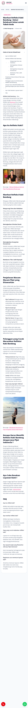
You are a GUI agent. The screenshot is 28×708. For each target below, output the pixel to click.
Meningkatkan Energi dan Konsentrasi (16, 69)
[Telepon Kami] (3, 704)
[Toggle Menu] (26, 3)
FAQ (6, 93)
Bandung (12, 102)
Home (2, 9)
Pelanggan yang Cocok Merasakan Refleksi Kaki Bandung (14, 81)
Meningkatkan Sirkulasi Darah (16, 65)
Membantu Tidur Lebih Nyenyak (16, 73)
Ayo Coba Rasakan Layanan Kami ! (14, 90)
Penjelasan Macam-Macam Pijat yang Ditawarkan (14, 77)
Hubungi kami (17, 489)
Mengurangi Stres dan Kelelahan (16, 61)
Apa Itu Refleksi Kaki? (10, 56)
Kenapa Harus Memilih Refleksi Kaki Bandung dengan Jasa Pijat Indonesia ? (14, 86)
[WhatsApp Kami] (25, 704)
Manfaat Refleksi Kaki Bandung (13, 58)
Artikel (7, 9)
